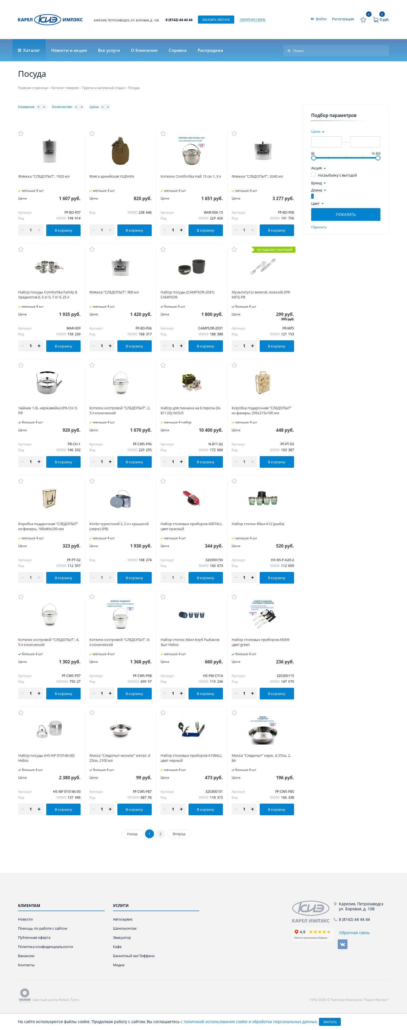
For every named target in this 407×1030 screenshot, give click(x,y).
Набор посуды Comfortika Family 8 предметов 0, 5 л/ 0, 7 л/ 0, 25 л (47, 295)
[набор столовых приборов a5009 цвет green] (263, 614)
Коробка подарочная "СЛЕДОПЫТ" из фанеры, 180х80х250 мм (48, 526)
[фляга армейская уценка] (120, 151)
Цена (94, 106)
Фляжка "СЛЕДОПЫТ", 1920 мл (43, 176)
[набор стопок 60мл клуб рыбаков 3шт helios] (192, 614)
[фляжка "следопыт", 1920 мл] (49, 151)
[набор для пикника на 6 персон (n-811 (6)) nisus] (192, 382)
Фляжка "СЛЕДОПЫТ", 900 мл (114, 292)
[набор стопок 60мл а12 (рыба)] (263, 498)
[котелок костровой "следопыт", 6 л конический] (120, 614)
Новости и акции (69, 50)
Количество (62, 106)
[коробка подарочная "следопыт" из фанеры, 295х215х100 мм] (263, 382)
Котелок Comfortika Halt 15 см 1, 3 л (191, 176)
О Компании (144, 50)
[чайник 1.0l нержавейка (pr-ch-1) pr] (49, 382)
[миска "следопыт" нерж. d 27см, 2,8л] (263, 730)
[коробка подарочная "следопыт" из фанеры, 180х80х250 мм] (49, 498)
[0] (363, 19)
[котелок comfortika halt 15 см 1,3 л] (192, 151)
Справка (178, 50)
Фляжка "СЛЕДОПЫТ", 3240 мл (257, 176)
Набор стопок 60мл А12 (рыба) (258, 523)
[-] (313, 911)
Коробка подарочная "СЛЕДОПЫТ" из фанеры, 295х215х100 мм (262, 410)
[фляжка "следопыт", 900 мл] (120, 266)
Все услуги (109, 50)
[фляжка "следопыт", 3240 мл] (263, 151)
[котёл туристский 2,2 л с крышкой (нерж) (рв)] (120, 498)
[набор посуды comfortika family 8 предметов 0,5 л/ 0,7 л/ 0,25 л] (49, 266)
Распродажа (210, 50)
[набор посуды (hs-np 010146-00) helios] (49, 730)
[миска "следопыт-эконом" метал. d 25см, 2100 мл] (120, 730)
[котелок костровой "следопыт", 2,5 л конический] (120, 382)
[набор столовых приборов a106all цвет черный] (192, 730)
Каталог (31, 50)
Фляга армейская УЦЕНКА (111, 176)
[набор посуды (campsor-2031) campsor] (192, 266)
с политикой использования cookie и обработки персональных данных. (249, 1021)
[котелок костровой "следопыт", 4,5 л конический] (49, 614)
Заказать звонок (216, 19)
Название (26, 106)
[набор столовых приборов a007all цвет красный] (192, 498)
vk (342, 944)
